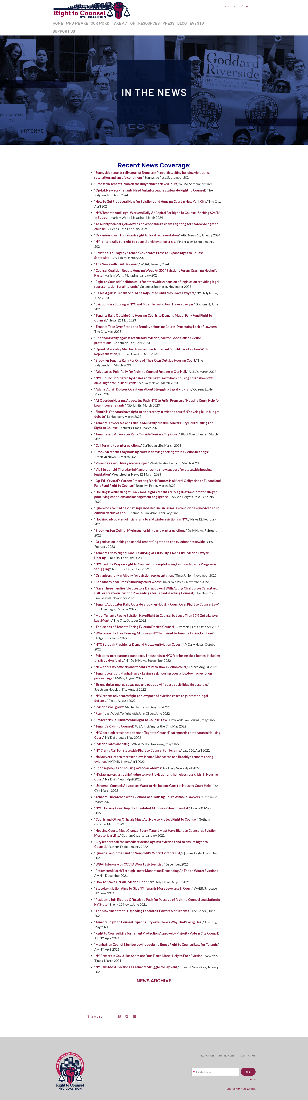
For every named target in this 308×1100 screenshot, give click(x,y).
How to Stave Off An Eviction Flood (121, 882)
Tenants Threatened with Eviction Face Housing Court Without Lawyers (148, 797)
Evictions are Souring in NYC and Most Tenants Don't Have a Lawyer (144, 304)
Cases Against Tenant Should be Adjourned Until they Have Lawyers (145, 293)
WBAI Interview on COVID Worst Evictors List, (129, 864)
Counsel (102, 270)
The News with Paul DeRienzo (117, 264)
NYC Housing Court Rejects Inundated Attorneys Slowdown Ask (142, 808)
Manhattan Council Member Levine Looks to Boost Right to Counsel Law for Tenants (157, 944)
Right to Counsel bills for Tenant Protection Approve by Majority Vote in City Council (157, 933)
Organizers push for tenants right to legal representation (137, 235)
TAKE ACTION (123, 23)
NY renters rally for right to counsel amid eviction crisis (135, 242)
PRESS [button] (168, 23)
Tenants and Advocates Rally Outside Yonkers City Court (137, 434)
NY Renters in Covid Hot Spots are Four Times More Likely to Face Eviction (149, 956)
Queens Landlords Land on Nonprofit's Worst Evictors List (138, 853)
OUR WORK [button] (100, 23)
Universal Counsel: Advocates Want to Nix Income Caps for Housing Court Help (153, 786)
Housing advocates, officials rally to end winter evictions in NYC (142, 519)
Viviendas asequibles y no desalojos (122, 463)
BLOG (182, 23)
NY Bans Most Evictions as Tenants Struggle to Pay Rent (136, 967)
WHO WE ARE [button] (77, 23)
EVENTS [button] (197, 23)
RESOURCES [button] (149, 23)
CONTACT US (248, 1055)
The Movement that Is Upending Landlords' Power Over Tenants (142, 911)
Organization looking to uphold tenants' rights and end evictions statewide (150, 542)
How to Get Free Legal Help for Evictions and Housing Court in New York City (151, 201)
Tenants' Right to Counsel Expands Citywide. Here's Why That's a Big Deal (149, 922)
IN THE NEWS (227, 1055)
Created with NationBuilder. (241, 1088)
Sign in (252, 1079)
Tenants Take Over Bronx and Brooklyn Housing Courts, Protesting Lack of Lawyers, (156, 327)
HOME (58, 23)
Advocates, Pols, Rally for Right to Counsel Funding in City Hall (141, 372)
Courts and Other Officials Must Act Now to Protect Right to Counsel (146, 819)
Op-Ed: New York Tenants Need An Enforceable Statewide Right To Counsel (150, 190)
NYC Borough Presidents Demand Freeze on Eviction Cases (138, 644)
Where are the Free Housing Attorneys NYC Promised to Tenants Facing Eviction (154, 633)
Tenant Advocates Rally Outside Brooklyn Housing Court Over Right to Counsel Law (157, 604)
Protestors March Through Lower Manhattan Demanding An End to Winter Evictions (157, 871)
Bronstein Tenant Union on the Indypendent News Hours (136, 184)
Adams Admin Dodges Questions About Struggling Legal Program (143, 389)
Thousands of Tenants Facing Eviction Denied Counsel (135, 627)
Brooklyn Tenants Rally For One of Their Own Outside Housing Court (145, 360)
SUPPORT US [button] (64, 31)
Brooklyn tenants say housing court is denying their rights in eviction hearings (152, 452)
